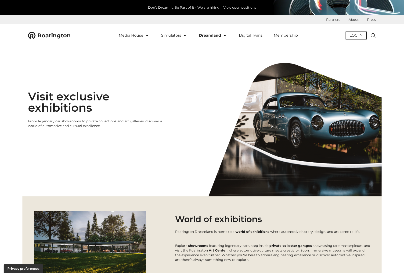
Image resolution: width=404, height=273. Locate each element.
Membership (286, 35)
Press (371, 20)
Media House (131, 35)
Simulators (171, 35)
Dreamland (210, 35)
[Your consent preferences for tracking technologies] (23, 268)
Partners (333, 20)
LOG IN (356, 35)
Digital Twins (251, 35)
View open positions (239, 7)
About (354, 20)
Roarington (54, 35)
